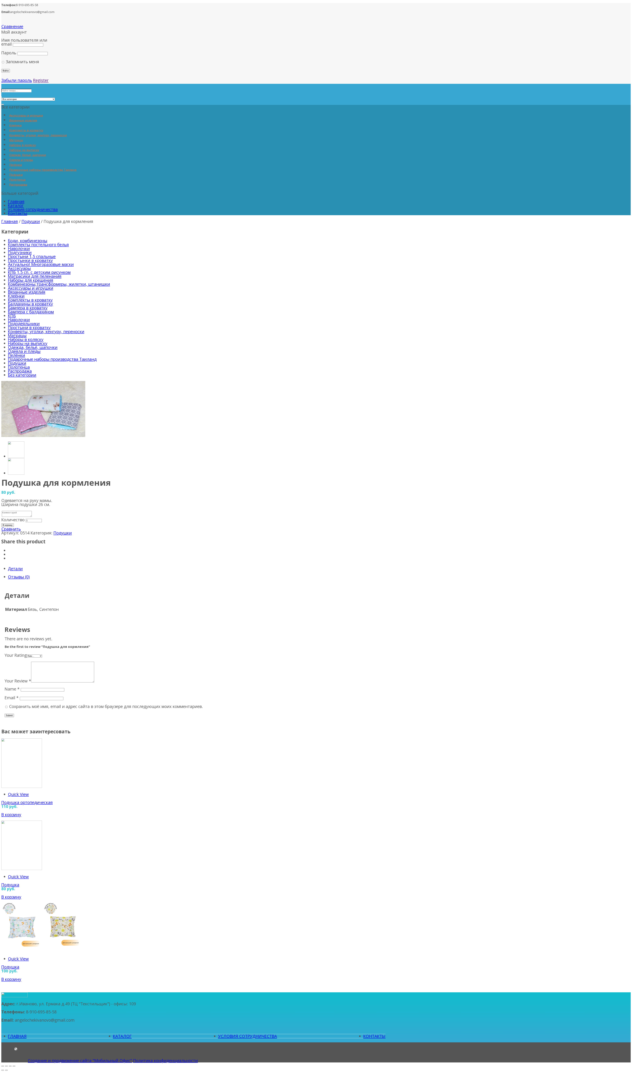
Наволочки (19, 248)
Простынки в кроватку (30, 260)
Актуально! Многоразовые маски (41, 264)
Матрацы (16, 140)
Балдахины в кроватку (30, 304)
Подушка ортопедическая (27, 802)
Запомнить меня (22, 61)
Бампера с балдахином (31, 311)
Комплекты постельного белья (38, 244)
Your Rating (16, 655)
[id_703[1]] (43, 435)
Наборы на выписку (24, 150)
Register (41, 80)
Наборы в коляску (22, 145)
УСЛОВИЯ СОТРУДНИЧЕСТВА (247, 1036)
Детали (15, 568)
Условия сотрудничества (33, 209)
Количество (13, 519)
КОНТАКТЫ (374, 1036)
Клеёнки (15, 125)
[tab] (319, 568)
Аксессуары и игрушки (26, 115)
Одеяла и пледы (21, 160)
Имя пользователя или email (24, 42)
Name (12, 689)
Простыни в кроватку (29, 327)
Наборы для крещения (30, 280)
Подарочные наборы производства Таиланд (42, 170)
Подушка (10, 884)
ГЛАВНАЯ (17, 1036)
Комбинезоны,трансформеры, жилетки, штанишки (59, 284)
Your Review (18, 681)
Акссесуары (19, 268)
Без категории (22, 375)
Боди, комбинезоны (27, 240)
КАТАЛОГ (122, 1036)
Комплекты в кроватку (26, 130)
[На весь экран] (10, 1066)
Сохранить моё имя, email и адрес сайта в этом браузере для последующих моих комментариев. (106, 706)
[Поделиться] (6, 1066)
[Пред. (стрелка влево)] (2, 1070)
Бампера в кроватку (28, 308)
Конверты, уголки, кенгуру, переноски (38, 135)
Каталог (16, 205)
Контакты (17, 213)
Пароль (8, 52)
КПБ (12, 315)
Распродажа (18, 185)
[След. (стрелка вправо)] (6, 1070)
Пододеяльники (24, 323)
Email (12, 697)
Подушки (16, 175)
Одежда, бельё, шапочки (27, 155)
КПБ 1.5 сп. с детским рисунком (39, 272)
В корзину (8, 525)
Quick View (18, 794)
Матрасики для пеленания (34, 276)
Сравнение (12, 26)
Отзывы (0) (19, 577)
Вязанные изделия (23, 120)
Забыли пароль (16, 80)
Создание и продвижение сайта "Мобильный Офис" (80, 1060)
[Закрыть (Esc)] (2, 1066)
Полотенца (17, 180)
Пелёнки (15, 165)
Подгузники (20, 252)
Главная (16, 201)
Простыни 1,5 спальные (32, 256)
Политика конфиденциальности (165, 1060)
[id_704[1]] (16, 473)
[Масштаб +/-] (14, 1066)
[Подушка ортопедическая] (21, 786)
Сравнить (11, 529)
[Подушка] (21, 868)
